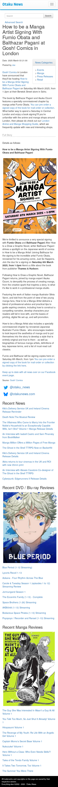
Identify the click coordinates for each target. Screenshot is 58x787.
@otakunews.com (22, 393)
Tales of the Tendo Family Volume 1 (20, 760)
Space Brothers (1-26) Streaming (19, 602)
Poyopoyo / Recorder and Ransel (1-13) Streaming (28, 618)
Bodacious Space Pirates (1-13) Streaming (24, 612)
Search (48, 15)
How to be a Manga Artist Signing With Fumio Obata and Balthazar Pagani (15, 83)
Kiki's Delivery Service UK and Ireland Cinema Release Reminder (25, 410)
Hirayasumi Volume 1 (13, 727)
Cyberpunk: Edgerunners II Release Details (24, 478)
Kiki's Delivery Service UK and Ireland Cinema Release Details (25, 454)
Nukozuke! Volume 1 (12, 746)
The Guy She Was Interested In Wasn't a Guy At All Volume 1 (28, 712)
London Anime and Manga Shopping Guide (25, 122)
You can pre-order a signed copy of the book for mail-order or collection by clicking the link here (28, 362)
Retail (40, 79)
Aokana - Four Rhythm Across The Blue (22, 577)
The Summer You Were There (17, 770)
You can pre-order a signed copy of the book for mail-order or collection (28, 106)
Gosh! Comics (9, 72)
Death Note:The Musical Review (18, 417)
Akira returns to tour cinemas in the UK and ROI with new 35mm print (26, 463)
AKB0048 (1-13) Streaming (16, 607)
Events (40, 69)
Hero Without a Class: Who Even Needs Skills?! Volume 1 (26, 753)
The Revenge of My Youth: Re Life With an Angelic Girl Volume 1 (28, 734)
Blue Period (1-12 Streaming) (17, 567)
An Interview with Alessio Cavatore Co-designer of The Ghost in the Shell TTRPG (27, 471)
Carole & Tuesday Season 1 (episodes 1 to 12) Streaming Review (26, 585)
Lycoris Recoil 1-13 (12, 572)
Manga (40, 73)
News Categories (44, 62)
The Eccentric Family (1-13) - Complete (22, 597)
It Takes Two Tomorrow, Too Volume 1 (21, 765)
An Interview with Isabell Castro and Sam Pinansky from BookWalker (28, 435)
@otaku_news (20, 387)
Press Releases (45, 76)
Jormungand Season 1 (14, 591)
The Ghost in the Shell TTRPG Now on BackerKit (27, 447)
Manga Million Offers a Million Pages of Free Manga (28, 442)
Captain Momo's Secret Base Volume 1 (22, 741)
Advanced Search (14, 22)
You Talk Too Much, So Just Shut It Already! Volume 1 (28, 720)
